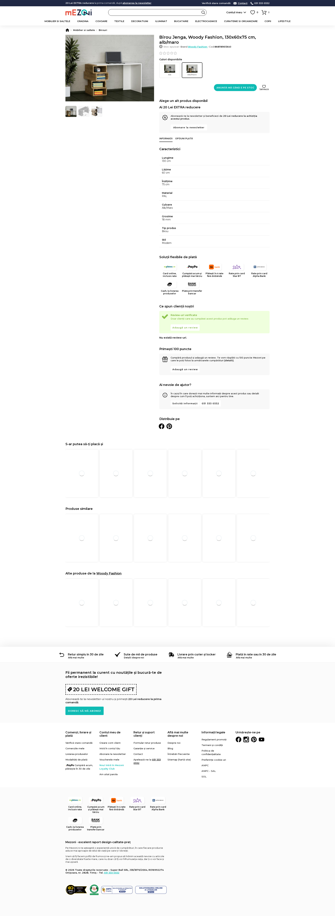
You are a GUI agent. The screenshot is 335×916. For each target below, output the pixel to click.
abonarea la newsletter (136, 3)
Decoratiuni (139, 21)
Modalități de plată (76, 759)
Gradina (82, 21)
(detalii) (229, 360)
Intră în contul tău (109, 748)
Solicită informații (185, 403)
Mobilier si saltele (57, 21)
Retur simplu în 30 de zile (86, 654)
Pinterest (254, 739)
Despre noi (174, 742)
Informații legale (213, 732)
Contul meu (234, 12)
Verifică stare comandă (216, 3)
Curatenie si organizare (241, 21)
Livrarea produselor (76, 754)
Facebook (238, 739)
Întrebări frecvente (179, 754)
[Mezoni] (67, 30)
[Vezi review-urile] (214, 53)
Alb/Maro (192, 74)
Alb (169, 74)
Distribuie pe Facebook (161, 426)
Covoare (101, 21)
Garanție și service (144, 748)
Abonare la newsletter (188, 127)
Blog (170, 748)
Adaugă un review (185, 327)
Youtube (261, 739)
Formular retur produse (147, 742)
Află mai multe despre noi (178, 734)
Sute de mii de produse (140, 654)
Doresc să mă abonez (84, 710)
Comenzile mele (74, 748)
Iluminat (161, 21)
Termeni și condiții (212, 745)
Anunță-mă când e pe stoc (235, 87)
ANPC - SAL (209, 771)
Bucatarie (181, 21)
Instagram (246, 739)
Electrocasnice (206, 21)
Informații (166, 138)
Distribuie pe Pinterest (169, 426)
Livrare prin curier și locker (196, 654)
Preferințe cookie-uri (214, 759)
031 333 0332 (262, 3)
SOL (204, 776)
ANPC (205, 765)
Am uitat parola (108, 774)
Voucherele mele (109, 759)
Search (203, 12)
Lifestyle (284, 21)
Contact (242, 3)
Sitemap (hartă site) (179, 759)
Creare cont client (110, 742)
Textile (119, 21)
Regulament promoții (214, 739)
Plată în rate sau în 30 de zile (256, 654)
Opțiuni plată (184, 138)
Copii (268, 21)
